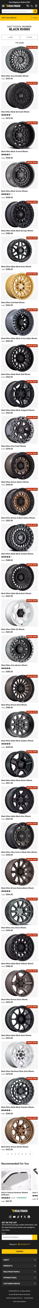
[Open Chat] (28, 6)
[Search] (35, 11)
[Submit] (34, 1237)
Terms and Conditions (19, 1301)
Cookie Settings (28, 1298)
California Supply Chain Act (14, 1298)
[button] (19, 1259)
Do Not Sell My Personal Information (19, 1294)
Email (4, 1233)
